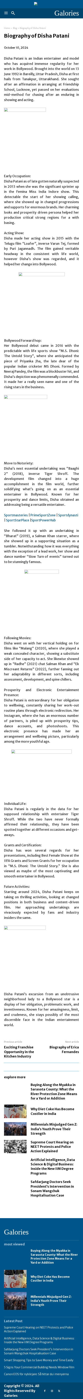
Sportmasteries (16, 515)
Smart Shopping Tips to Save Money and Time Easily (38, 1360)
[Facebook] (45, 1390)
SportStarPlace (17, 520)
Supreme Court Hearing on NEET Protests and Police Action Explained (52, 1146)
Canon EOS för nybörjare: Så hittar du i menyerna (36, 1374)
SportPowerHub (43, 520)
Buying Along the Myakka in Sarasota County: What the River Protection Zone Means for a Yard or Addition (54, 1256)
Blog (15, 28)
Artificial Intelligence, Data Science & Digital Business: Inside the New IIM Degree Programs (53, 1166)
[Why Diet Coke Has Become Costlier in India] (15, 1111)
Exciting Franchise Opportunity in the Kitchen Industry (19, 1051)
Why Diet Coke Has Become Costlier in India (50, 1279)
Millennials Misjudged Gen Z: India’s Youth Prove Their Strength (54, 1128)
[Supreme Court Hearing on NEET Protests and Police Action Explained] (15, 1146)
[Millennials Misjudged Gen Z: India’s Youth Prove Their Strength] (15, 1129)
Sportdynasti (68, 515)
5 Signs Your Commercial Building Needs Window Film (39, 1367)
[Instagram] (52, 1390)
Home (7, 28)
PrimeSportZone (43, 515)
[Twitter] (59, 1390)
